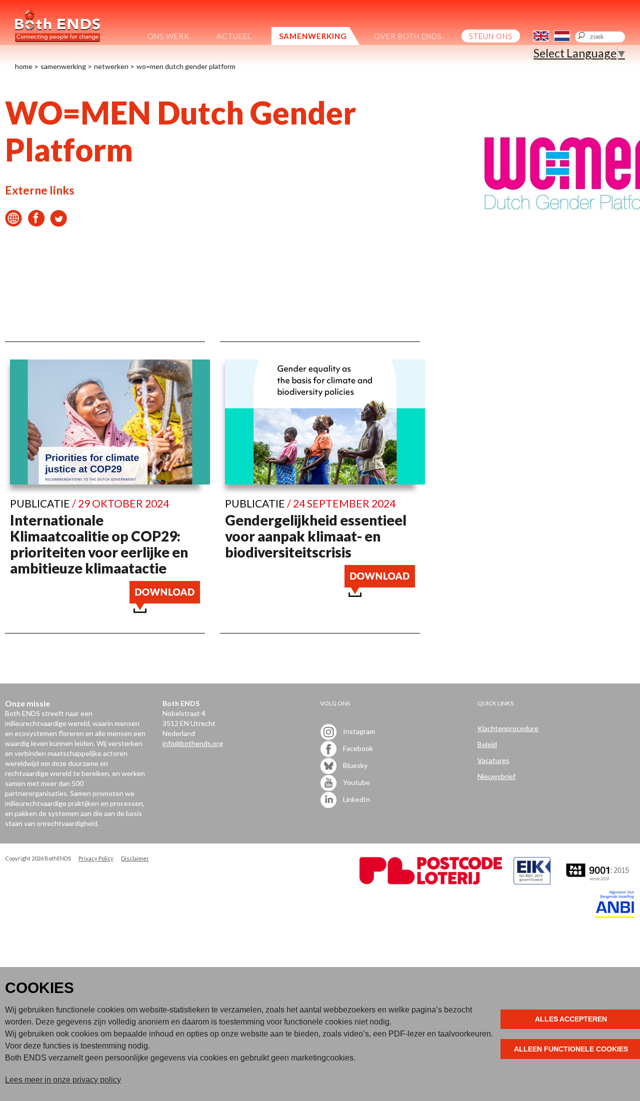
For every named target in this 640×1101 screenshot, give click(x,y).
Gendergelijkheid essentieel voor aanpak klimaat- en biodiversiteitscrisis (315, 536)
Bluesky (355, 765)
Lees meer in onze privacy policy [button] (63, 1080)
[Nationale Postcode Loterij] (431, 882)
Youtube (356, 782)
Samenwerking (63, 66)
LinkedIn (356, 799)
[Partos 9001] (598, 882)
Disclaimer (135, 858)
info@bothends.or (190, 743)
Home (23, 66)
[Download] (165, 609)
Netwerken (111, 66)
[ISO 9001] (532, 882)
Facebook (357, 748)
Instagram (358, 731)
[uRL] (13, 223)
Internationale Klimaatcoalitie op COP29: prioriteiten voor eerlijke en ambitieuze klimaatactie (99, 544)
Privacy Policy (96, 858)
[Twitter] (59, 223)
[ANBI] (615, 915)
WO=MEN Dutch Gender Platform (186, 66)
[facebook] (36, 223)
